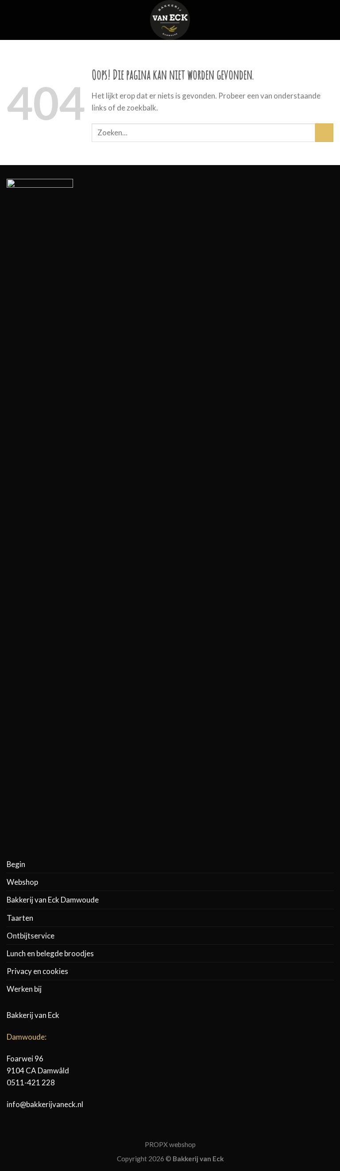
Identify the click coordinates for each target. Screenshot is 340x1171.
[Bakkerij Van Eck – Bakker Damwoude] (170, 20)
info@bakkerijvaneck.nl (45, 1104)
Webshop (22, 882)
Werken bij (24, 989)
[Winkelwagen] (329, 20)
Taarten (20, 918)
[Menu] (12, 20)
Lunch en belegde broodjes (50, 953)
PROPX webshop (170, 1144)
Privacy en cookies (37, 971)
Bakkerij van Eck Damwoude (53, 899)
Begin (16, 864)
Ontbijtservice (30, 935)
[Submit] (324, 132)
